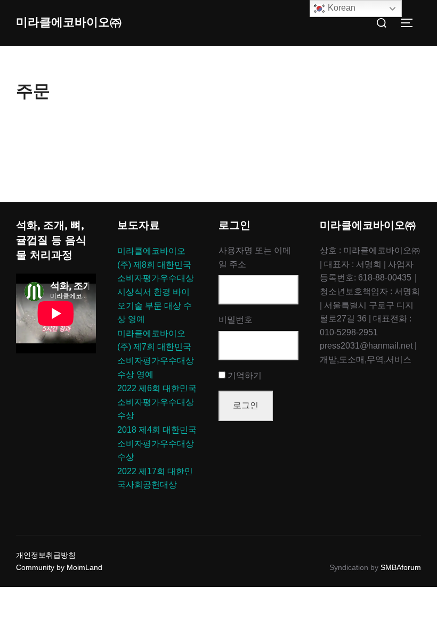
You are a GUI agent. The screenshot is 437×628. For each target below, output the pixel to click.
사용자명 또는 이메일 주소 (254, 257)
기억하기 (245, 375)
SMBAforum (401, 567)
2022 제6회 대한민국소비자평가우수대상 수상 (157, 402)
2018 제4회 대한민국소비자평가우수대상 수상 (157, 443)
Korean (340, 7)
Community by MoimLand (59, 567)
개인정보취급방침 (46, 555)
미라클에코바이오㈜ (69, 22)
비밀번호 (235, 319)
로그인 (245, 405)
